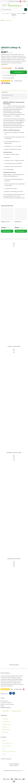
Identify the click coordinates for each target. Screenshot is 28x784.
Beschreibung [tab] (5, 92)
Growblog (17, 1)
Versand (23, 770)
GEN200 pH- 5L (18, 221)
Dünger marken (13, 13)
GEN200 (19, 13)
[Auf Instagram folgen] (13, 693)
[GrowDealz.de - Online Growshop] (15, 5)
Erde (13, 146)
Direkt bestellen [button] (7, 231)
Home (3, 13)
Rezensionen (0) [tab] (5, 97)
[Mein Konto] (24, 5)
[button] (4, 5)
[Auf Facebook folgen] (10, 693)
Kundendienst (11, 1)
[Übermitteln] (25, 9)
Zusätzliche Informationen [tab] (7, 95)
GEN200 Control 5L (5, 221)
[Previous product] (14, 17)
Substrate (13, 116)
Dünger (7, 13)
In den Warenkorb (18, 72)
